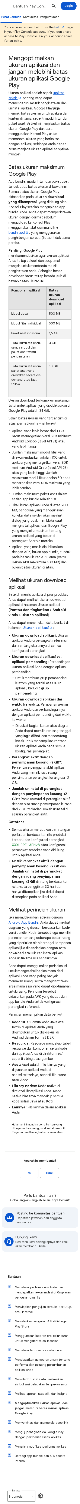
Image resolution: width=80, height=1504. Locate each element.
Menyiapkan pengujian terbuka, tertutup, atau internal (43, 1309)
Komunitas (30, 17)
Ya (29, 1173)
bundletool (17, 233)
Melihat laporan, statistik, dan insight (41, 1394)
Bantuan (14, 1276)
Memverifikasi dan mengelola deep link (41, 1423)
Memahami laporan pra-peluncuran (39, 1350)
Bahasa (16, 1490)
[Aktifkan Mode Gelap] (40, 1496)
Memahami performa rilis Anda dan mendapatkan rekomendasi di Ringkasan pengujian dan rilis (43, 1292)
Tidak (49, 1173)
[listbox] (21, 1496)
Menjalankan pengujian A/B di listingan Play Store (41, 1323)
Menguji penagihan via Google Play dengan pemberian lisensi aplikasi (39, 1434)
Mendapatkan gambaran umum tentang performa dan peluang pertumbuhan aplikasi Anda (42, 1365)
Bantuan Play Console (30, 6)
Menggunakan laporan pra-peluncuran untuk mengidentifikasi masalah (41, 1338)
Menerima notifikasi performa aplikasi (41, 1446)
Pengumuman (49, 17)
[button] (7, 6)
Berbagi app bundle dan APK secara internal (40, 1458)
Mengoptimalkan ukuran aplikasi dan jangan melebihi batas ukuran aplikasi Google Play (42, 1408)
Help (57, 27)
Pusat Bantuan (11, 17)
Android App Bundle (23, 922)
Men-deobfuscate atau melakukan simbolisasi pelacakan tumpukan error (41, 1381)
